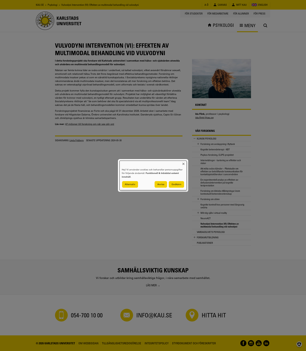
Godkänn (176, 184)
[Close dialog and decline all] (183, 163)
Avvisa (160, 184)
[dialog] (153, 175)
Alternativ (130, 184)
